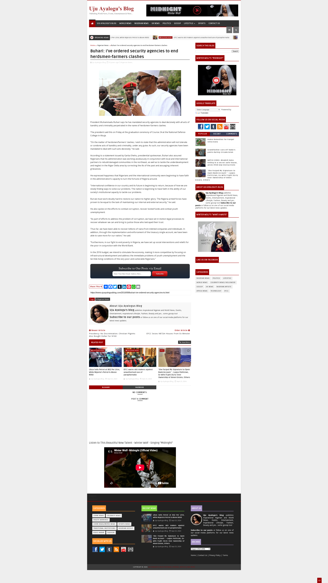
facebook (139, 387)
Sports (202, 23)
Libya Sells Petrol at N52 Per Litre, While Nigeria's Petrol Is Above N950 (104, 372)
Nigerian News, (127, 62)
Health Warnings (101, 520)
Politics (167, 23)
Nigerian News (142, 23)
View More (186, 342)
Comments (231, 134)
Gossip (177, 23)
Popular (202, 134)
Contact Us (214, 23)
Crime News (99, 516)
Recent (217, 134)
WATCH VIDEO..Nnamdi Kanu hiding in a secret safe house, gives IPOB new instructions (222, 162)
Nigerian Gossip (126, 528)
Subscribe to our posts (125, 317)
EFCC (221, 37)
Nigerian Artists (224, 287)
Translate (204, 113)
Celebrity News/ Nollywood (223, 282)
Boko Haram (99, 532)
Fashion (111, 532)
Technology (216, 291)
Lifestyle (188, 23)
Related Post (97, 342)
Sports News (124, 524)
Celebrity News (114, 516)
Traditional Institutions (104, 528)
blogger (106, 387)
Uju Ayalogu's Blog (106, 23)
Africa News (202, 291)
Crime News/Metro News (104, 524)
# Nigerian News (102, 299)
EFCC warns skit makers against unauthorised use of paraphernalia (181, 37)
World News (125, 23)
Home (92, 45)
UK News (156, 23)
